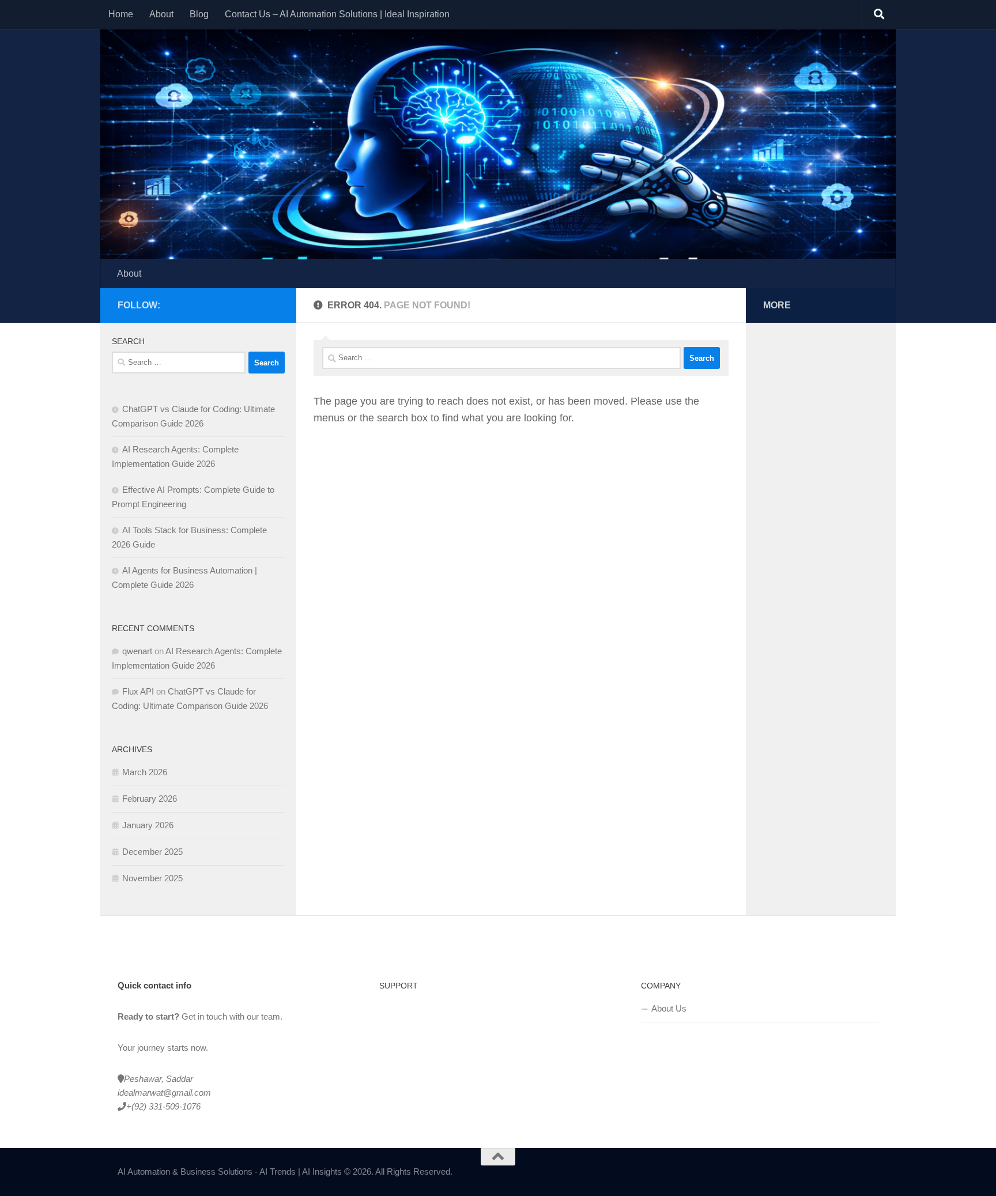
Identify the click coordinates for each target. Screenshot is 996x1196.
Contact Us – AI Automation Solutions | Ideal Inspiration (337, 14)
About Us (668, 1008)
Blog (199, 14)
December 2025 (152, 852)
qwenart (137, 651)
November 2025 (152, 878)
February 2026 (149, 798)
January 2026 (147, 825)
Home (120, 14)
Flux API (138, 691)
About (161, 14)
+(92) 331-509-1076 (163, 1106)
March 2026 (144, 772)
